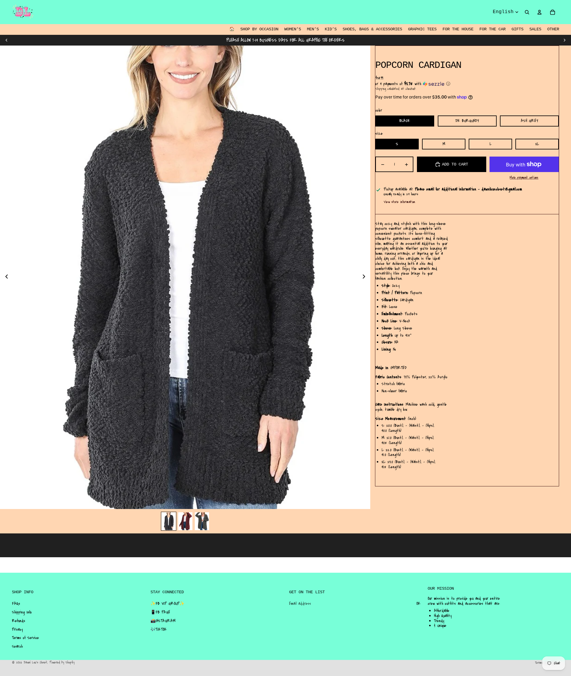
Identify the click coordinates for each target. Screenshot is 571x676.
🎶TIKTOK (158, 630)
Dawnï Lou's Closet (35, 662)
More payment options (524, 178)
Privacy (17, 630)
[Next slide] (564, 40)
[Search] (527, 12)
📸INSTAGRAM (162, 621)
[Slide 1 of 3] (168, 521)
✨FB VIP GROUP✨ (167, 604)
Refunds (18, 621)
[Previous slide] (6, 40)
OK (418, 604)
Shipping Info (22, 612)
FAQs (16, 604)
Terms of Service (25, 638)
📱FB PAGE (160, 612)
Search (17, 647)
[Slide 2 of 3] (185, 521)
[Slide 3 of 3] (202, 521)
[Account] (539, 12)
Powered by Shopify (61, 662)
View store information (399, 201)
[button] (467, 84)
